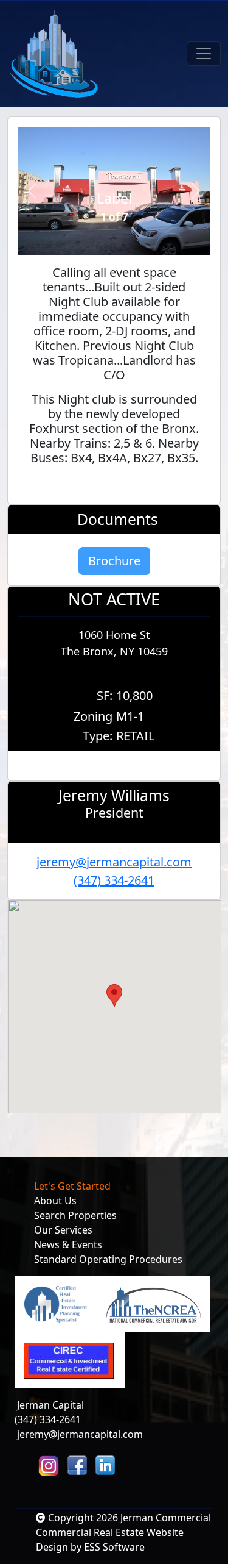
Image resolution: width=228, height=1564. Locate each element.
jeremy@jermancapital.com (114, 862)
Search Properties (75, 1215)
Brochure (114, 560)
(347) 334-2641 (114, 880)
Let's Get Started (72, 1186)
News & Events (68, 1244)
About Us (55, 1200)
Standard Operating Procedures (108, 1259)
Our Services (63, 1230)
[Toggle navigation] (204, 53)
